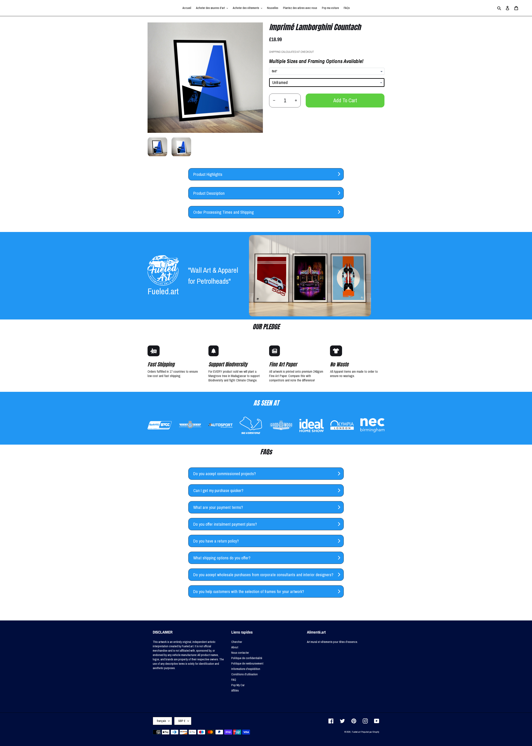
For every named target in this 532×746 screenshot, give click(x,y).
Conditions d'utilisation (244, 674)
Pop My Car (238, 685)
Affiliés (235, 690)
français (161, 721)
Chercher (236, 642)
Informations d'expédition (245, 669)
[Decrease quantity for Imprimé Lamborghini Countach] (274, 100)
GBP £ (181, 721)
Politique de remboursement (247, 663)
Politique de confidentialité (246, 658)
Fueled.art (356, 731)
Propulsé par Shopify (370, 731)
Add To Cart (345, 100)
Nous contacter (240, 653)
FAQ (233, 680)
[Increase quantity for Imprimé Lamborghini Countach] (295, 100)
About (234, 647)
